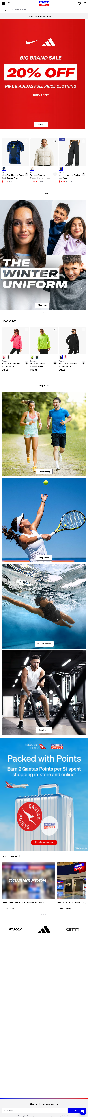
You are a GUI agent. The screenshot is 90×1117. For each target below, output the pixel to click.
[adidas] (44, 929)
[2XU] (15, 929)
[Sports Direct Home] (44, 3)
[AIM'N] (72, 929)
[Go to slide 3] (47, 185)
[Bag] (85, 3)
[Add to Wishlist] (26, 141)
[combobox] (44, 9)
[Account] (9, 3)
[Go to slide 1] (44, 185)
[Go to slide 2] (46, 185)
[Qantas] (44, 794)
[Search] (5, 9)
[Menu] (3, 3)
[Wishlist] (79, 3)
